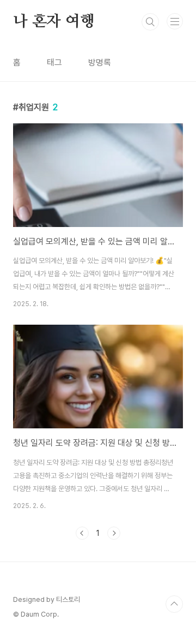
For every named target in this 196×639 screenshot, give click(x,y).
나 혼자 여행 (54, 21)
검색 (150, 22)
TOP (174, 604)
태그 (54, 62)
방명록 (99, 62)
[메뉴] (175, 21)
